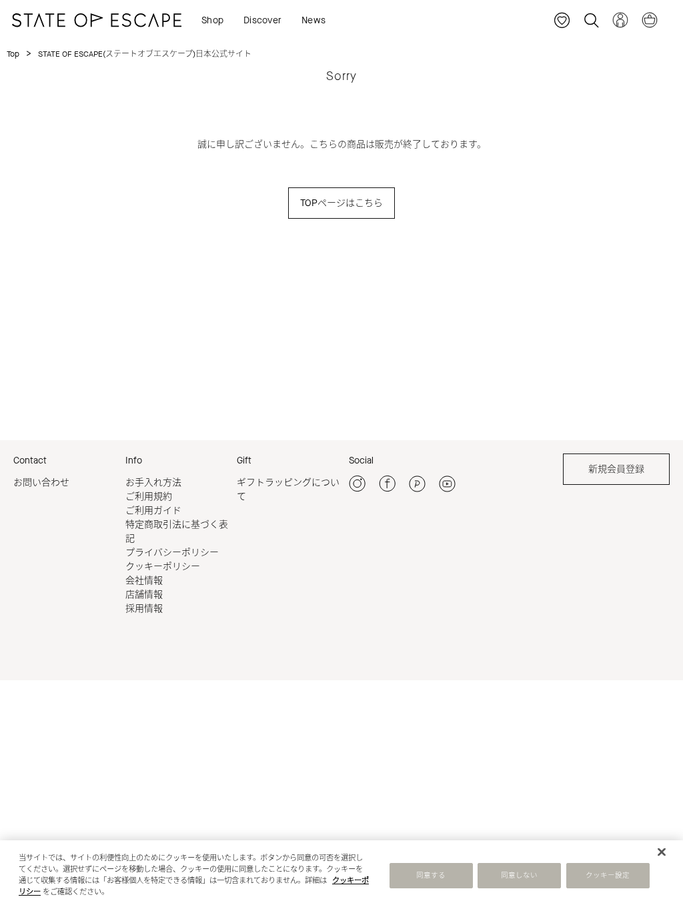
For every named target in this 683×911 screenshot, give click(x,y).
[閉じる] (661, 852)
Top (13, 54)
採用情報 (144, 608)
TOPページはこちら (341, 203)
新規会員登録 (616, 469)
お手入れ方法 (153, 482)
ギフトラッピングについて (288, 489)
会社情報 (144, 580)
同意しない (519, 875)
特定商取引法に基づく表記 (176, 531)
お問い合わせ (41, 482)
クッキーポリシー (162, 566)
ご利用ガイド (153, 510)
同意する (431, 875)
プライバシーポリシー (172, 552)
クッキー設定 (608, 875)
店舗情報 (144, 594)
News (313, 20)
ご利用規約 (148, 496)
